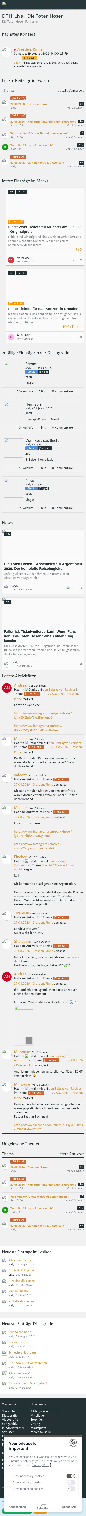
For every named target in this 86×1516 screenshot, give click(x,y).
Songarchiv (9, 1424)
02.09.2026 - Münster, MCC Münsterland (37, 162)
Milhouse (22, 1052)
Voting (35, 1424)
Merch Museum (41, 1432)
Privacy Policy (41, 1465)
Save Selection (43, 1506)
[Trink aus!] (18, 98)
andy (17, 63)
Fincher (20, 857)
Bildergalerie (39, 1411)
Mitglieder (38, 1416)
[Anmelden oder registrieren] (71, 5)
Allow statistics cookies (27, 1482)
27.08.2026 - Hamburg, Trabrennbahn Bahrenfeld (43, 121)
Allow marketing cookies (28, 1488)
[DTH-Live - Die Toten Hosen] (14, 5)
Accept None (17, 1506)
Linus (11, 1275)
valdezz (20, 775)
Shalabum (22, 941)
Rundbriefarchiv (13, 1428)
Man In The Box (18, 1291)
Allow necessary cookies (28, 1476)
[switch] (71, 1476)
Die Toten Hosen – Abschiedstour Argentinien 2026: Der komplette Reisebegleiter (43, 566)
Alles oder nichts (19, 1260)
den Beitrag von (59, 690)
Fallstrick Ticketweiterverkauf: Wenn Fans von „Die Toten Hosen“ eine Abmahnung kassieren (40, 636)
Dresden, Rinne (29, 49)
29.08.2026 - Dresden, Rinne (29, 104)
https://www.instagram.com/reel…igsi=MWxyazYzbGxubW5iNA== (38, 846)
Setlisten (8, 1432)
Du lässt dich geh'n (21, 1270)
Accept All (69, 1506)
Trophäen (37, 1420)
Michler (20, 738)
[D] (30, 98)
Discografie (10, 1416)
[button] (61, 5)
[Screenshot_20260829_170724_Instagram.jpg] (23, 1025)
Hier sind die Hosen (21, 1281)
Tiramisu (21, 913)
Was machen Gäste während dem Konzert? (39, 133)
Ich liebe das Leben (21, 1301)
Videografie (10, 1420)
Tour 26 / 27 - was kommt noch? (32, 145)
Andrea (20, 685)
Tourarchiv (9, 1411)
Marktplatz (38, 1428)
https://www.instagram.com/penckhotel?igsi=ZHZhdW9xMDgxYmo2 (43, 834)
